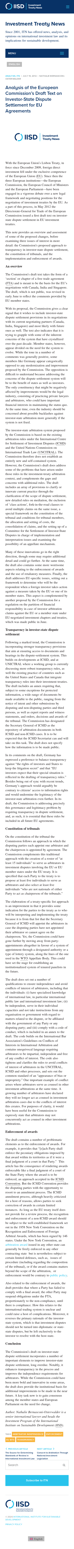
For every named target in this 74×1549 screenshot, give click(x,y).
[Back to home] (22, 6)
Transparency (25, 1439)
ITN (18, 76)
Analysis (10, 76)
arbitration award (16, 1244)
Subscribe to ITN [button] (37, 1480)
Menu (12, 53)
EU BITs (10, 1439)
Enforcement (54, 1434)
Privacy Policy (13, 1524)
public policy (58, 1275)
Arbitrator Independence (28, 1434)
